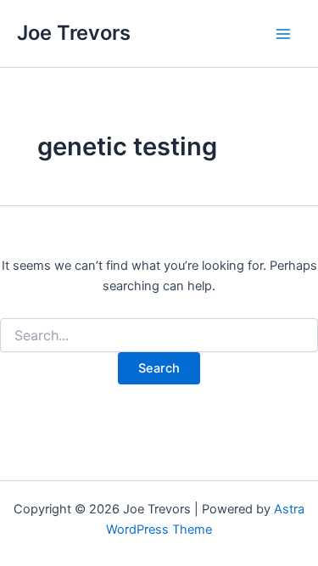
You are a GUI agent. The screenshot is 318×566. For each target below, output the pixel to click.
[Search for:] (159, 335)
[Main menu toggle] (283, 34)
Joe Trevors (74, 32)
